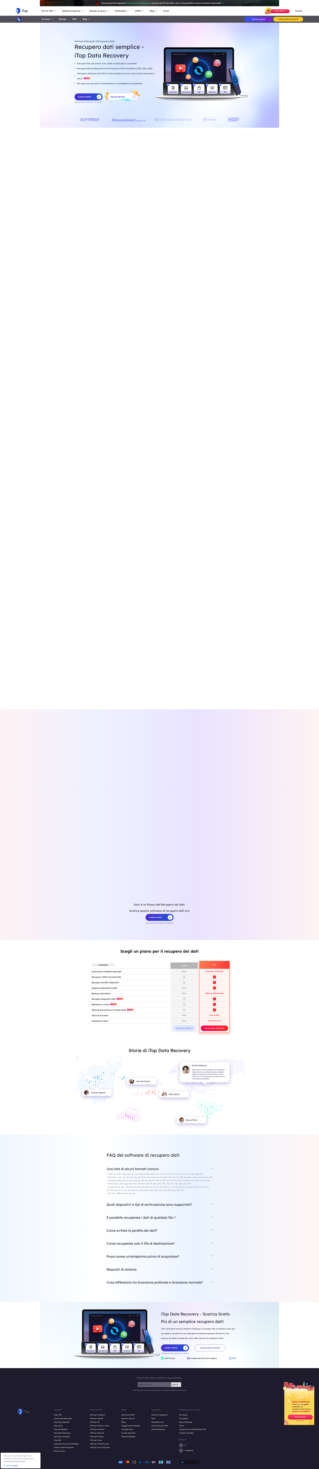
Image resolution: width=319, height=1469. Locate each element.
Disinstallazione (158, 1429)
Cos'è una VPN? (128, 1415)
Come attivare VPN (159, 1426)
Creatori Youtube (186, 1433)
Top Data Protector (62, 1436)
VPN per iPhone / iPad (99, 1426)
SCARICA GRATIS (184, 1028)
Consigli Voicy (127, 1429)
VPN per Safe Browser (99, 1444)
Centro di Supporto (159, 1415)
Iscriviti (175, 1385)
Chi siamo (183, 1415)
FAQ (153, 1418)
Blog (85, 19)
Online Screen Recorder (64, 1447)
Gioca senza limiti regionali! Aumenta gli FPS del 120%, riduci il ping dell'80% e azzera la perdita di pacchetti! (161, 3)
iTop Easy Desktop (62, 1422)
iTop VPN (58, 1415)
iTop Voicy (58, 1426)
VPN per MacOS (96, 1418)
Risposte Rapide (128, 1436)
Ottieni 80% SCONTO (214, 1028)
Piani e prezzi (59, 1451)
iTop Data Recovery (62, 1433)
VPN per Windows (97, 1415)
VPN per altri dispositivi (100, 1447)
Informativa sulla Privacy (15, 1461)
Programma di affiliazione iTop (192, 1429)
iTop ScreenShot (61, 1429)
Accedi (298, 11)
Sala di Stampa (185, 1422)
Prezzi (166, 11)
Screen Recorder (128, 1433)
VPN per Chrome (97, 1433)
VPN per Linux (96, 1440)
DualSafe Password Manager (66, 1444)
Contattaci (183, 1418)
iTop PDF (57, 1440)
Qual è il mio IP (128, 1418)
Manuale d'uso (157, 1422)
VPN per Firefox (97, 1436)
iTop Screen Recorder (63, 1418)
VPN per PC (95, 1422)
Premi (181, 1426)
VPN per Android (97, 1429)
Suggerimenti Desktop (130, 1426)
